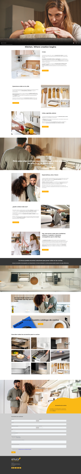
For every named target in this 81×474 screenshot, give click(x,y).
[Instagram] (17, 468)
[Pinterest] (18, 468)
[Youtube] (12, 468)
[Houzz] (20, 468)
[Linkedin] (13, 468)
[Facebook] (15, 468)
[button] (45, 70)
